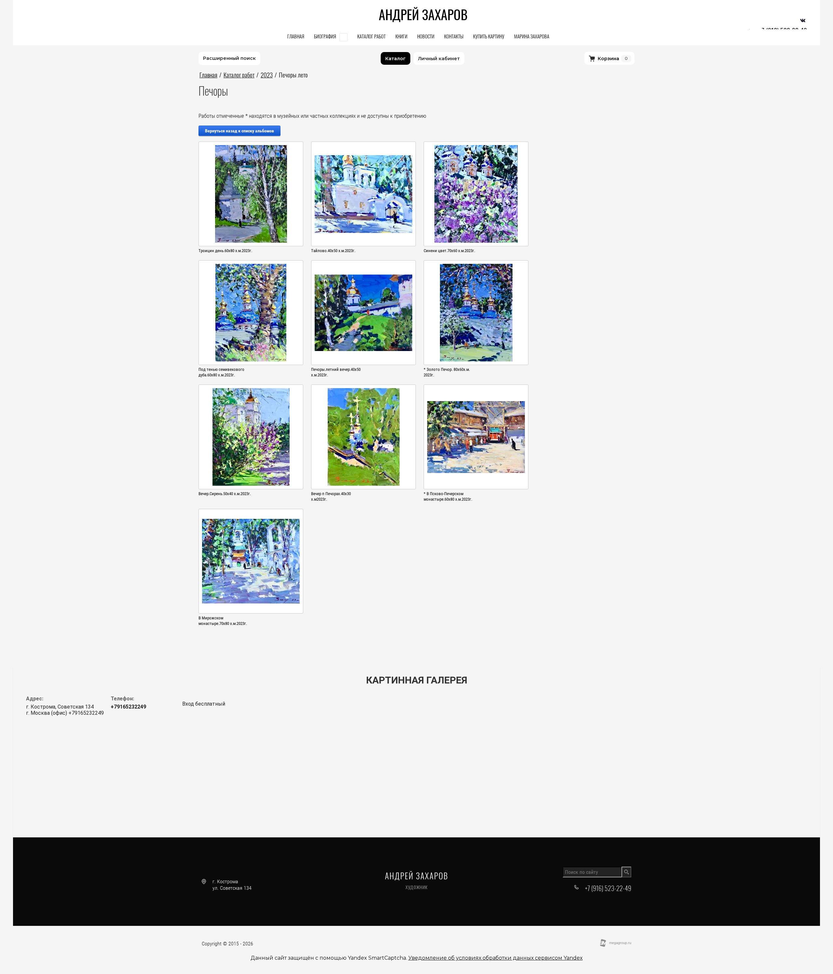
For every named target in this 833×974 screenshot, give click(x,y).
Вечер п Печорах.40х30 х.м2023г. (331, 496)
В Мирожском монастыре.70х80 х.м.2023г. (222, 621)
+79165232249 (128, 707)
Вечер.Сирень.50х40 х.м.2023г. (224, 493)
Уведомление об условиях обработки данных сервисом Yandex (495, 958)
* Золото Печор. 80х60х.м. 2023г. (447, 372)
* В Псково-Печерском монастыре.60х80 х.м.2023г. (448, 496)
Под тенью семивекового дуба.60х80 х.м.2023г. (221, 372)
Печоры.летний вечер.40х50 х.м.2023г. (336, 372)
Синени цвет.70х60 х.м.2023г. (449, 250)
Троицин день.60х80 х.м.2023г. (225, 250)
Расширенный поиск (229, 58)
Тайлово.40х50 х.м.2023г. (333, 250)
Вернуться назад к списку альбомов (239, 130)
